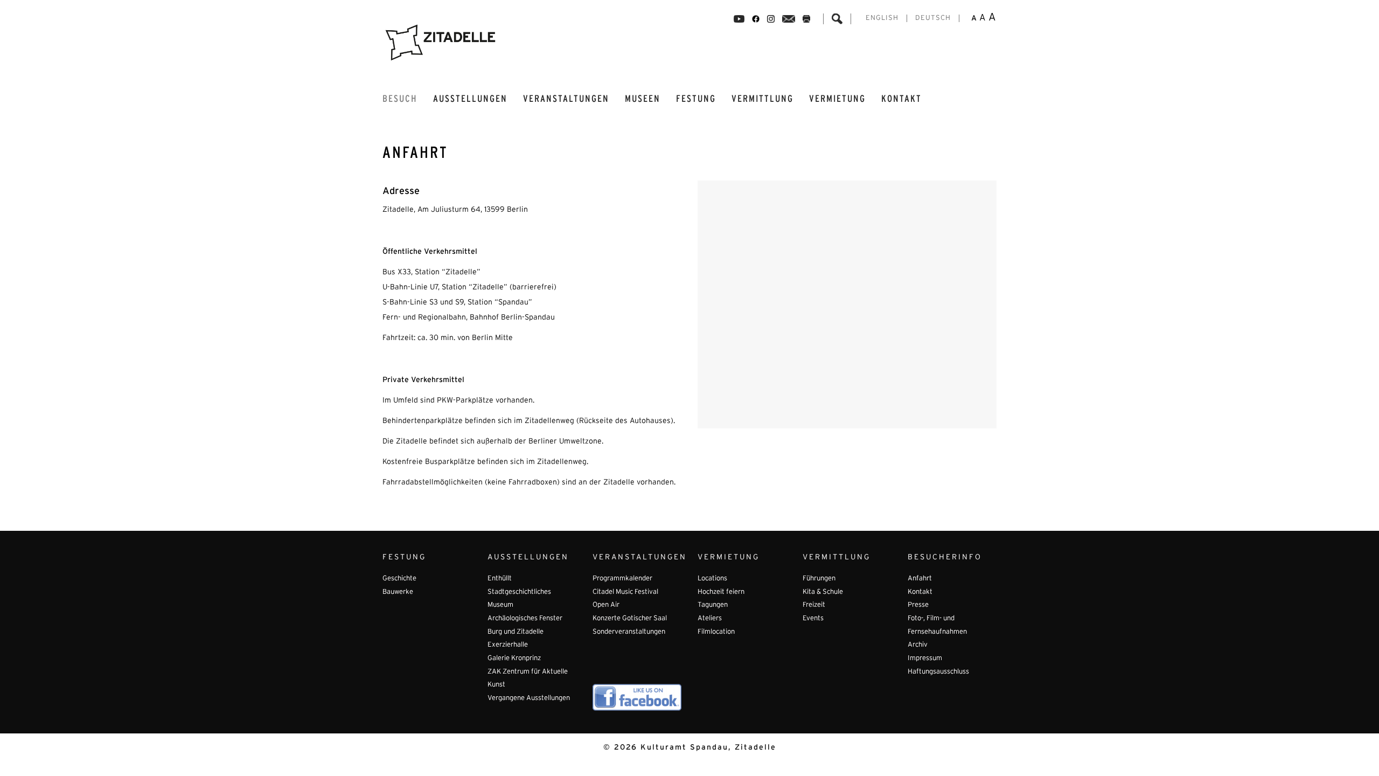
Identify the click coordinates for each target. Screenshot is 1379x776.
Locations (712, 579)
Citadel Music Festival (625, 592)
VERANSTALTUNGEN (566, 99)
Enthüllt (499, 579)
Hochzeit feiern (721, 592)
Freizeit (814, 605)
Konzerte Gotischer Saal (630, 618)
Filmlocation (716, 632)
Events (813, 618)
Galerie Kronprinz (514, 658)
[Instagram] (770, 19)
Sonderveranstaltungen (629, 632)
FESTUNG (696, 99)
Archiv (918, 645)
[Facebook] (739, 19)
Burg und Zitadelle (515, 632)
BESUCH (399, 99)
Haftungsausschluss (938, 672)
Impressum (925, 658)
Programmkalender (622, 579)
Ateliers (710, 618)
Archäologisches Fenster (524, 618)
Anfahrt (920, 579)
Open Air (606, 605)
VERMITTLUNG (762, 99)
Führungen (819, 579)
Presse (918, 605)
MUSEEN (642, 99)
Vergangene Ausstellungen (528, 698)
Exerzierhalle (507, 645)
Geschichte (399, 579)
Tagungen (713, 605)
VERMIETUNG (837, 99)
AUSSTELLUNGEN (470, 99)
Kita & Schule (823, 592)
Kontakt (901, 99)
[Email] (788, 19)
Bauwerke (397, 592)
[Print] (806, 19)
